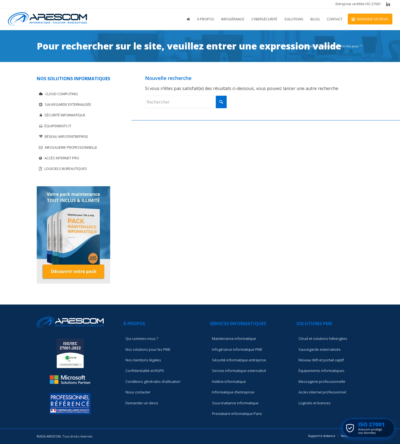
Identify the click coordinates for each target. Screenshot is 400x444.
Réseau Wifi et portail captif (321, 360)
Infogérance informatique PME (237, 349)
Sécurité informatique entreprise (239, 360)
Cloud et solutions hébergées (323, 338)
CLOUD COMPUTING (60, 93)
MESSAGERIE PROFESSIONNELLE (69, 147)
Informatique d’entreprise (233, 392)
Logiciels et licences (315, 402)
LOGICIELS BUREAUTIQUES (64, 168)
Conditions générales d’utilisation (152, 381)
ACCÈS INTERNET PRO (60, 158)
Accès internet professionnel (322, 392)
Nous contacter (137, 392)
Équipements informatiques (321, 370)
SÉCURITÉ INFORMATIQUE (63, 115)
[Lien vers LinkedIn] (388, 4)
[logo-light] (47, 19)
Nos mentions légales (143, 360)
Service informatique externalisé (239, 370)
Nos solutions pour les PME (147, 349)
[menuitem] (357, 4)
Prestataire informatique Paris (237, 413)
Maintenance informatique (234, 338)
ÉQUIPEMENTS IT (57, 125)
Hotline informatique (229, 381)
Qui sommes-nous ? (141, 338)
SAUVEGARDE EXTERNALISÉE (66, 104)
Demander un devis (141, 402)
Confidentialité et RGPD (144, 370)
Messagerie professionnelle (322, 381)
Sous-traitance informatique (235, 402)
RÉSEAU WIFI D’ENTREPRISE (65, 136)
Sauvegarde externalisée (320, 349)
